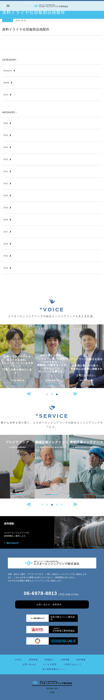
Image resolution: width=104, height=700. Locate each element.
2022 (6, 171)
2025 (6, 135)
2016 (6, 244)
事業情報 (33, 660)
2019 (6, 208)
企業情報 (65, 660)
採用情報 (81, 660)
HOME (18, 660)
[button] (47, 394)
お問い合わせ (29, 664)
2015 (6, 256)
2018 (6, 220)
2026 (6, 123)
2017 (6, 232)
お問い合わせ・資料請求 (49, 604)
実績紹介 (49, 660)
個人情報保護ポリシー (53, 669)
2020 (6, 195)
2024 (6, 147)
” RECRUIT (11, 543)
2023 (6, 159)
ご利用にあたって (72, 664)
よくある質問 (50, 664)
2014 (6, 268)
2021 (6, 183)
